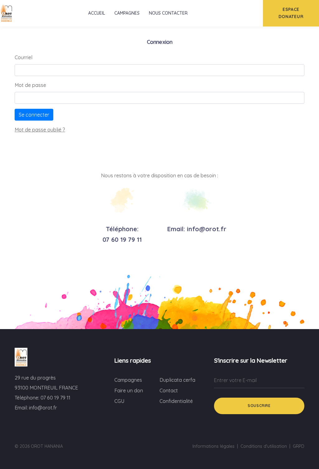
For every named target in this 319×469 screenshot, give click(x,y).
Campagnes (128, 380)
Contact (169, 390)
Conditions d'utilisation (263, 446)
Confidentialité (176, 401)
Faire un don (128, 390)
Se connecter (34, 115)
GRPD (298, 446)
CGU (119, 401)
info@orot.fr (206, 229)
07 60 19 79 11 (122, 239)
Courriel (23, 57)
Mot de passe (30, 85)
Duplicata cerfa (177, 380)
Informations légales (214, 446)
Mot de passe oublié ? (40, 130)
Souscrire (259, 405)
